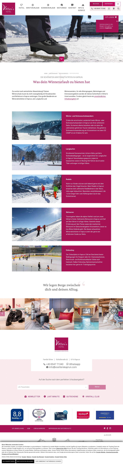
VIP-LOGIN (109, 17)
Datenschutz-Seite (61, 448)
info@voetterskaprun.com (62, 367)
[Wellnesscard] (61, 415)
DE (118, 4)
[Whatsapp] (109, 9)
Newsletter (33, 397)
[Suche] (118, 9)
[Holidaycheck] (105, 415)
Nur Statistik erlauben (25, 461)
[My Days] (83, 415)
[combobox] (52, 387)
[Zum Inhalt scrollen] (61, 59)
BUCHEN (96, 4)
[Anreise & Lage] (114, 9)
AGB (28, 428)
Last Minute (53, 397)
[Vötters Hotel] (7, 9)
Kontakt (72, 8)
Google (24, 457)
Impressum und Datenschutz (60, 428)
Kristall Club (92, 397)
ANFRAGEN (109, 4)
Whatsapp (74, 364)
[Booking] (17, 415)
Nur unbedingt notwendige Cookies (48, 461)
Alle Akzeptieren (9, 461)
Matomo (29, 457)
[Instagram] (110, 428)
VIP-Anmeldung (18, 428)
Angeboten (108, 28)
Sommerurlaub (48, 8)
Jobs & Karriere (39, 428)
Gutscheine (72, 397)
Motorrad (62, 8)
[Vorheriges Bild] (2, 313)
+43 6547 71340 (54, 364)
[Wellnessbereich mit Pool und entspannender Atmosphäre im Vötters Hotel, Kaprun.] (86, 314)
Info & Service (81, 9)
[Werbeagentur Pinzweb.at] (107, 435)
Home (45, 73)
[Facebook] (107, 429)
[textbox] (52, 387)
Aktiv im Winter (63, 73)
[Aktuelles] (104, 428)
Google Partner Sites (61, 457)
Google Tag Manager (38, 457)
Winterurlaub (32, 8)
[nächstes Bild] (120, 313)
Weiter (97, 387)
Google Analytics (49, 457)
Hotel (21, 8)
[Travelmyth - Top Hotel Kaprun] (39, 415)
